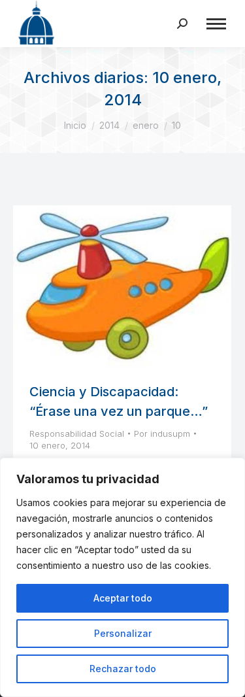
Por (162, 433)
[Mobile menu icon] (216, 23)
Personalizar (123, 633)
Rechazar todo (123, 668)
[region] (122, 577)
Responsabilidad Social (76, 433)
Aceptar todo (122, 598)
